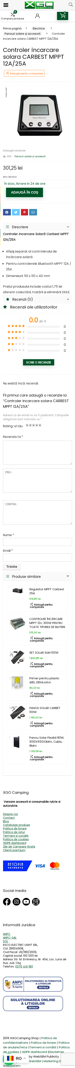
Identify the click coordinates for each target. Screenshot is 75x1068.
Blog (6, 821)
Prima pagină (12, 28)
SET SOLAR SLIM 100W (43, 653)
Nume (8, 535)
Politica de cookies (16, 839)
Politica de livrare (15, 829)
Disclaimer (56, 1052)
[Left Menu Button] (6, 5)
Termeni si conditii (42, 1047)
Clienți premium (14, 850)
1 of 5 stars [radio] (27, 425)
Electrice (39, 28)
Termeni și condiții (15, 836)
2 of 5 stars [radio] (29, 425)
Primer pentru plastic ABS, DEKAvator (44, 680)
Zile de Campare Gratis (19, 847)
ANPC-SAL (10, 938)
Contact (9, 818)
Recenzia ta (13, 437)
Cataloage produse (16, 825)
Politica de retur (14, 832)
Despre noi (10, 814)
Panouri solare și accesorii (22, 34)
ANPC (6, 934)
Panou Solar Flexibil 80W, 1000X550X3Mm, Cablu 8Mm (46, 742)
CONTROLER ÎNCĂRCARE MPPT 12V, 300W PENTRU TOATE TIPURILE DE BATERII (47, 623)
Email (8, 551)
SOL (5, 941)
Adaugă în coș (24, 192)
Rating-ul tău (13, 426)
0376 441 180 (24, 967)
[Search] (71, 4)
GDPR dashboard (14, 843)
